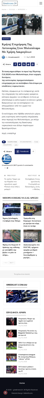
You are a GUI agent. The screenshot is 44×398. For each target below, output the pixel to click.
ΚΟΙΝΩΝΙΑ (6, 39)
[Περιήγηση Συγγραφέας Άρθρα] (7, 159)
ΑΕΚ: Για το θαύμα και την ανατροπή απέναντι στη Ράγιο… (27, 345)
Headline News (12, 142)
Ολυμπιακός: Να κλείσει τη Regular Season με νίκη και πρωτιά (27, 333)
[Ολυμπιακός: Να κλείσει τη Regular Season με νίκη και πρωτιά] (11, 333)
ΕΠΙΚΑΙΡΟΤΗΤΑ (7, 145)
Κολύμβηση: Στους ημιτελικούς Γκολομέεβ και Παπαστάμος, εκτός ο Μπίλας (32, 184)
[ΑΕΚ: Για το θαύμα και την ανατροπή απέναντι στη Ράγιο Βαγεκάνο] (11, 345)
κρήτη (16, 145)
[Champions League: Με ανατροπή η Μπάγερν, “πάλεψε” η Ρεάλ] (11, 357)
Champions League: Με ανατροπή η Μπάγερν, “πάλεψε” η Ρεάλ (27, 356)
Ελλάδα (36, 142)
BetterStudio (28, 393)
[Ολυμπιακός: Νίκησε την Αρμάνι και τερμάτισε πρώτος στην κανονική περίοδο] (11, 321)
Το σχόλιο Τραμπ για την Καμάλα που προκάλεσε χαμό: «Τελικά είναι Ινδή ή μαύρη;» (12, 184)
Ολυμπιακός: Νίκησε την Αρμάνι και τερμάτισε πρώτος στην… (26, 320)
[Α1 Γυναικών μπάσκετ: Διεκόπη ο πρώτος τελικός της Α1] (11, 369)
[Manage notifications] (5, 393)
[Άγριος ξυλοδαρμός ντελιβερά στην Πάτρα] (12, 209)
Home (22, 383)
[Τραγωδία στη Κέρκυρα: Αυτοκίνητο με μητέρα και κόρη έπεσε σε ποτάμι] (32, 209)
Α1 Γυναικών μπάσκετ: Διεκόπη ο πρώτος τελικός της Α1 (27, 369)
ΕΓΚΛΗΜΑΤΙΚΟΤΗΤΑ (26, 142)
